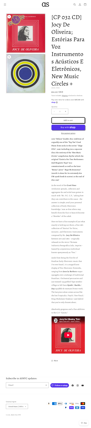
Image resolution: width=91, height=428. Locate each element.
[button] (5, 4)
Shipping (65, 95)
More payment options (68, 133)
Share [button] (56, 361)
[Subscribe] (45, 385)
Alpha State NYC (16, 415)
